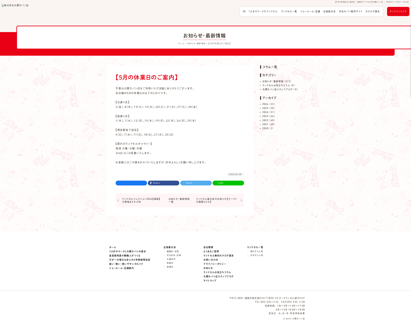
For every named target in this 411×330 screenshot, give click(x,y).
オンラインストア (398, 11)
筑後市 (170, 263)
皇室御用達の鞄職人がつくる (124, 255)
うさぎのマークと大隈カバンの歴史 (127, 251)
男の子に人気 (256, 251)
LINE (220, 183)
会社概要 (208, 247)
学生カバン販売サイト (350, 11)
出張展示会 (329, 11)
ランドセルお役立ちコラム (276, 85)
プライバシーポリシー (214, 264)
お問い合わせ (211, 260)
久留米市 (171, 259)
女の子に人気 (256, 255)
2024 (265, 112)
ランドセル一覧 (289, 11)
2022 (265, 120)
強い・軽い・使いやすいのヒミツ (126, 264)
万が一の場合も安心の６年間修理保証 (129, 260)
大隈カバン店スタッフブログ (277, 89)
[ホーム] (244, 11)
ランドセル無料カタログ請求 (218, 255)
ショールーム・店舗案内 (121, 268)
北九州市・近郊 (174, 255)
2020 (265, 128)
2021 (265, 124)
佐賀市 (170, 267)
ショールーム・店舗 (310, 11)
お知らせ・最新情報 (272, 81)
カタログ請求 (373, 11)
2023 (265, 116)
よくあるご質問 (211, 251)
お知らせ (208, 268)
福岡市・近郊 (173, 251)
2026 (265, 104)
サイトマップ (210, 280)
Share (156, 183)
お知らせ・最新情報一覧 (179, 200)
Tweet (189, 183)
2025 (265, 108)
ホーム (112, 247)
